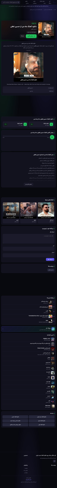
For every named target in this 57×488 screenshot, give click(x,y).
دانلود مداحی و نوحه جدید (15, 421)
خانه (55, 9)
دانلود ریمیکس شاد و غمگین (15, 424)
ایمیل (53, 252)
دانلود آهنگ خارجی (15, 417)
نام (53, 246)
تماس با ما (26, 470)
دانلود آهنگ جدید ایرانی (48, 9)
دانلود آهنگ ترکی (42, 424)
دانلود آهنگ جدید (43, 2)
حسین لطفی (50, 270)
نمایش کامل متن (28, 184)
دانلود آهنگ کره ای (41, 421)
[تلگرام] (54, 461)
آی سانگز (50, 2)
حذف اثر (26, 473)
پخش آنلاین (30, 36)
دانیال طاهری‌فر (28, 479)
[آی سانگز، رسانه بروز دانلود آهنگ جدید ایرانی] (54, 2)
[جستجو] (18, 2)
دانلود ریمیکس (34, 2)
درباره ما (26, 468)
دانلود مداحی (26, 2)
